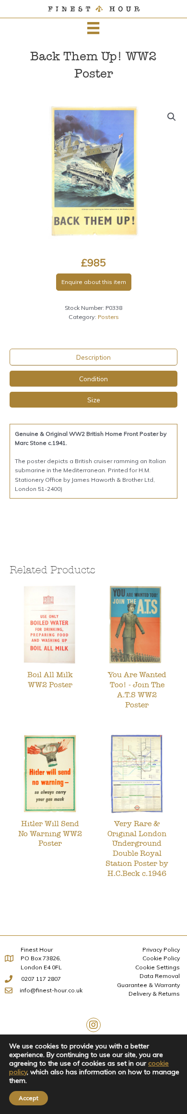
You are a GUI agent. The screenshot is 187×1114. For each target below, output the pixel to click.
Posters (108, 316)
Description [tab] (93, 357)
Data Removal (160, 975)
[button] (171, 116)
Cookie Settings (157, 967)
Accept (28, 1098)
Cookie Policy (161, 958)
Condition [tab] (93, 379)
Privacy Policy (161, 949)
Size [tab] (93, 400)
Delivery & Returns (154, 993)
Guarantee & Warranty (148, 985)
